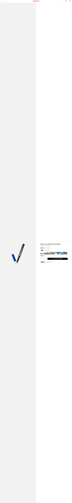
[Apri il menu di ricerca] (63, 1)
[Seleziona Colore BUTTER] (56, 253)
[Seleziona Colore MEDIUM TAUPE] (58, 253)
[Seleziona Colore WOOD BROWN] (50, 253)
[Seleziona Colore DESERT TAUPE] (50, 252)
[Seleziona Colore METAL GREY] (62, 252)
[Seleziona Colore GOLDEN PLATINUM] (54, 253)
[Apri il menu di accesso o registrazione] (66, 1)
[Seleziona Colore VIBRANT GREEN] (62, 253)
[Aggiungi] (45, 259)
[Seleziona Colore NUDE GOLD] (45, 252)
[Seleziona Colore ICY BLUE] (60, 253)
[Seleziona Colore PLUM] (47, 253)
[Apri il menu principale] (1, 1)
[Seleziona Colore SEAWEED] (45, 253)
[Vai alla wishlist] (67, 1)
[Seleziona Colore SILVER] (43, 253)
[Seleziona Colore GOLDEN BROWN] (47, 252)
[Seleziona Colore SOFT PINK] (43, 252)
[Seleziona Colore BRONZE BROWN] (52, 252)
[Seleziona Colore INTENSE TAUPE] (52, 253)
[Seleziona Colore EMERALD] (54, 252)
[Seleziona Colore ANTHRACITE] (66, 252)
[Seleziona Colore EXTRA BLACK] (64, 252)
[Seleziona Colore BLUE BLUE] (66, 253)
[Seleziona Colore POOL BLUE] (56, 252)
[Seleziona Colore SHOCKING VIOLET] (60, 252)
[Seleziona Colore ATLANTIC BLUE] (58, 252)
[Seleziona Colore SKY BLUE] (64, 253)
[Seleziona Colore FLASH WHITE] (41, 252)
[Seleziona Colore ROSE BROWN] (41, 253)
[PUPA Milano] (36, 1)
